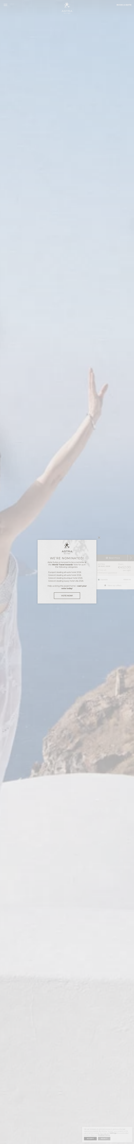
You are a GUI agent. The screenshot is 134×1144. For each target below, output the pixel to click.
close (99, 537)
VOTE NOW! (67, 595)
